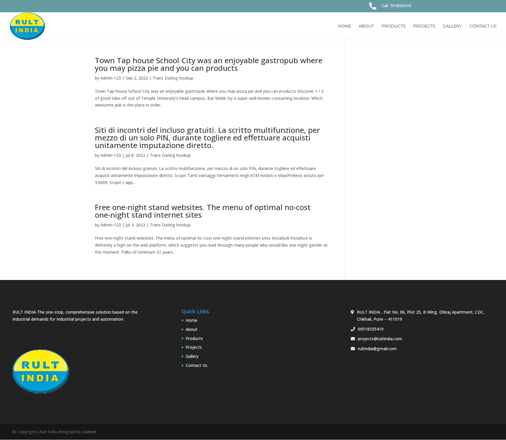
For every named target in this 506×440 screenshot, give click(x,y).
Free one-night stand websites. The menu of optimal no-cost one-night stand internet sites (203, 211)
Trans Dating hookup (173, 78)
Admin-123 (110, 78)
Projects (424, 26)
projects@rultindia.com (380, 338)
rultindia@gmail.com (377, 348)
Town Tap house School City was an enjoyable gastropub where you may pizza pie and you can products (208, 64)
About (366, 26)
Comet (89, 431)
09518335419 (371, 329)
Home (344, 26)
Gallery (452, 26)
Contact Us (483, 26)
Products (394, 26)
